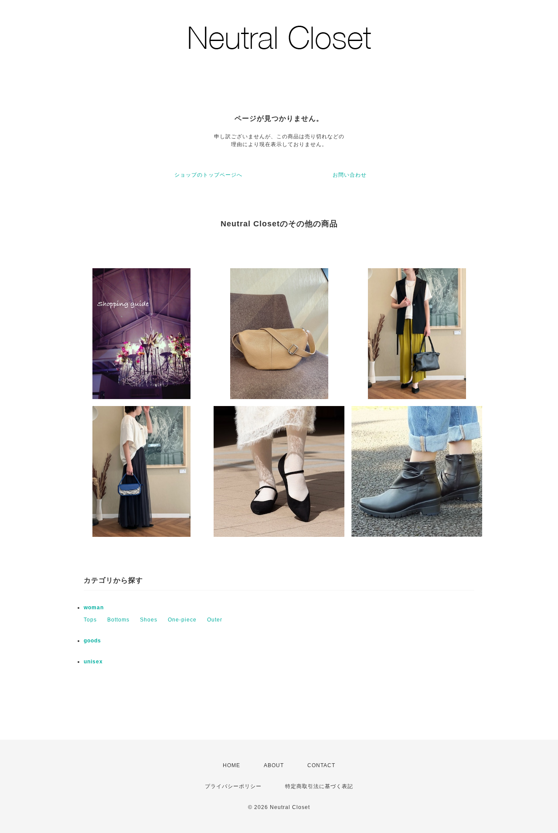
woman (94, 607)
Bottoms (118, 620)
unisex (93, 662)
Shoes (148, 620)
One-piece (182, 620)
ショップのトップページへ (208, 175)
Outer (214, 620)
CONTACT (321, 765)
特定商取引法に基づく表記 (319, 786)
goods (92, 641)
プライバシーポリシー (233, 786)
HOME (231, 765)
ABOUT (274, 765)
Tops (90, 620)
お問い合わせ (350, 175)
